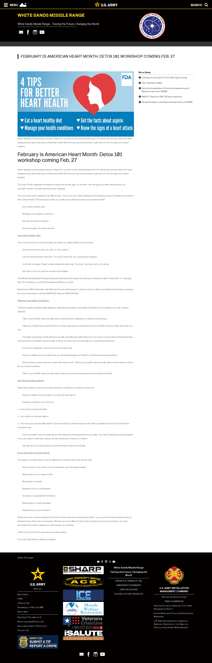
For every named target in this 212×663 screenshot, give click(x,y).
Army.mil (38, 588)
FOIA (20, 598)
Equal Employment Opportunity (32, 626)
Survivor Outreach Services (167, 605)
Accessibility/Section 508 (30, 607)
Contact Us (23, 630)
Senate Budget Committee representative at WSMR (167, 102)
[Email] (21, 32)
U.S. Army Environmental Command (170, 621)
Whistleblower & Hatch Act (31, 621)
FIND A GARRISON (174, 601)
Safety (170, 609)
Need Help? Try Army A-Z (29, 617)
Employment (23, 594)
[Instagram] (35, 32)
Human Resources (162, 613)
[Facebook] (28, 32)
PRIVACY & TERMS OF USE (128, 581)
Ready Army (23, 611)
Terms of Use (23, 603)
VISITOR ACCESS (129, 589)
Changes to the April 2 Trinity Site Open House (164, 77)
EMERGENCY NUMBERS (129, 585)
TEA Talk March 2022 (152, 83)
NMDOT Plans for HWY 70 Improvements (162, 96)
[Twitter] (110, 562)
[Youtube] (41, 32)
